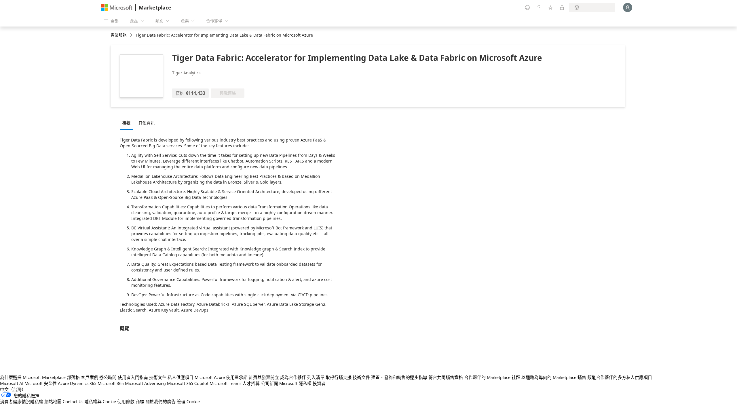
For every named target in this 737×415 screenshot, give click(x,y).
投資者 (319, 383)
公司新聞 (269, 383)
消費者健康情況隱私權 (21, 401)
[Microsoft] (116, 7)
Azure (63, 383)
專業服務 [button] (119, 35)
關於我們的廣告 (160, 401)
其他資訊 (146, 122)
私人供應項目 (180, 377)
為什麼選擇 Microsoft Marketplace (33, 377)
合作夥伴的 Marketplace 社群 (492, 377)
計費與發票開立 (264, 377)
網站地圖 (53, 401)
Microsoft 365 (111, 383)
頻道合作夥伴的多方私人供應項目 (619, 377)
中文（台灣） (13, 389)
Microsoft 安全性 (40, 383)
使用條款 (125, 401)
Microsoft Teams (225, 383)
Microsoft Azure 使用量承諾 (221, 377)
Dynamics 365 (83, 383)
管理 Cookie (188, 401)
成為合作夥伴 (293, 377)
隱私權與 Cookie (100, 401)
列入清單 (315, 377)
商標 (140, 401)
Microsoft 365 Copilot (187, 383)
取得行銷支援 (339, 377)
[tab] (128, 122)
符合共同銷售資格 (445, 377)
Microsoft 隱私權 (295, 383)
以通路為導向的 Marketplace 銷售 (553, 377)
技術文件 (157, 377)
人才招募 (251, 383)
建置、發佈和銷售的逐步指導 (399, 377)
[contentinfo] (132, 35)
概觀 (126, 122)
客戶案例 (89, 377)
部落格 (73, 377)
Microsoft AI (11, 383)
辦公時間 (108, 377)
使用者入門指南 (133, 377)
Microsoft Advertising (145, 383)
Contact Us (73, 401)
